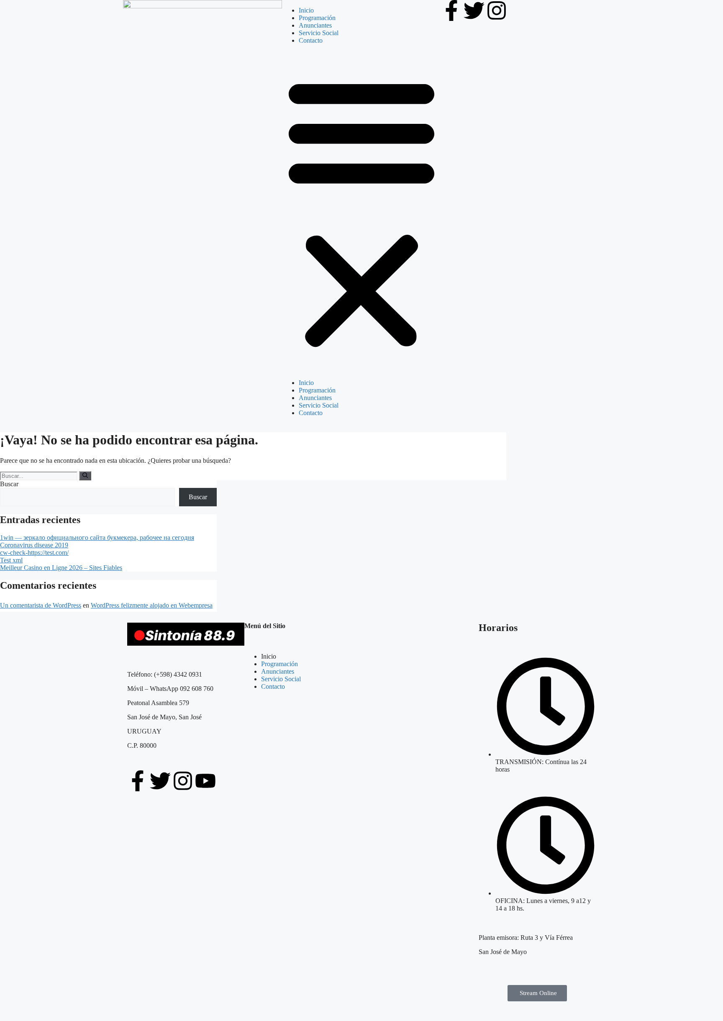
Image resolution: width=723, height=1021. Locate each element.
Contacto (311, 40)
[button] (361, 211)
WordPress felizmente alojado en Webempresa (152, 605)
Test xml (11, 560)
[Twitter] (474, 10)
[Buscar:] (39, 475)
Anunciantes (315, 25)
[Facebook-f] (451, 10)
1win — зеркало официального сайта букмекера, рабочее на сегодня (97, 537)
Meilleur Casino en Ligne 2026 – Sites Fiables (61, 567)
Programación (317, 17)
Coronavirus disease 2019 (34, 545)
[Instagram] (496, 10)
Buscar (9, 483)
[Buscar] (85, 475)
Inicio (306, 10)
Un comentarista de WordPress (40, 605)
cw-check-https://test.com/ (34, 552)
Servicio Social (318, 32)
